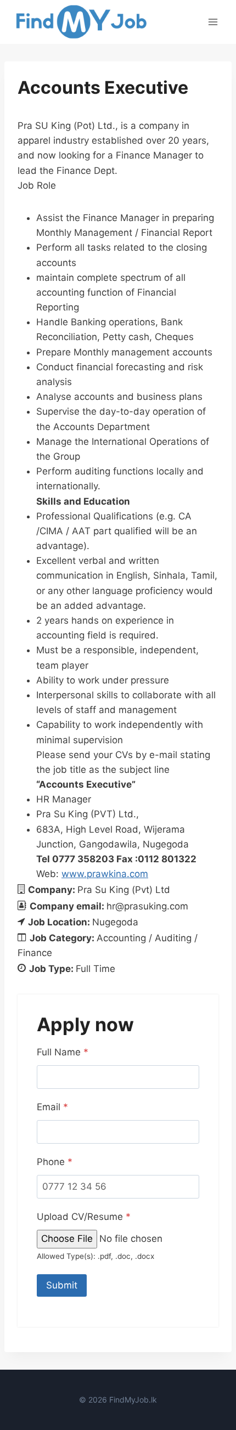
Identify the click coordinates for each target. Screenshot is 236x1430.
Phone (54, 1161)
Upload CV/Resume (84, 1216)
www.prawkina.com (104, 873)
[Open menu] (213, 21)
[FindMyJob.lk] (81, 22)
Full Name (62, 1052)
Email (52, 1106)
